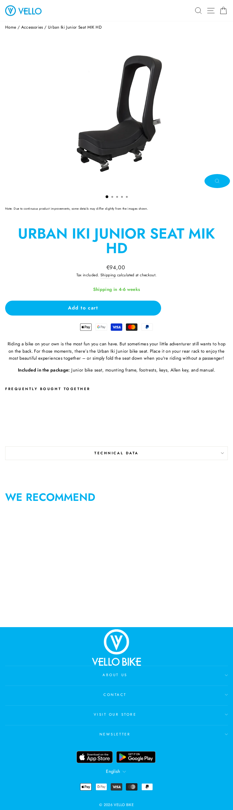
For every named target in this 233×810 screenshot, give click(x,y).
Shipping (108, 275)
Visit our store (115, 714)
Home (10, 27)
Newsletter (115, 734)
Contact (115, 694)
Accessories (32, 27)
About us (115, 674)
